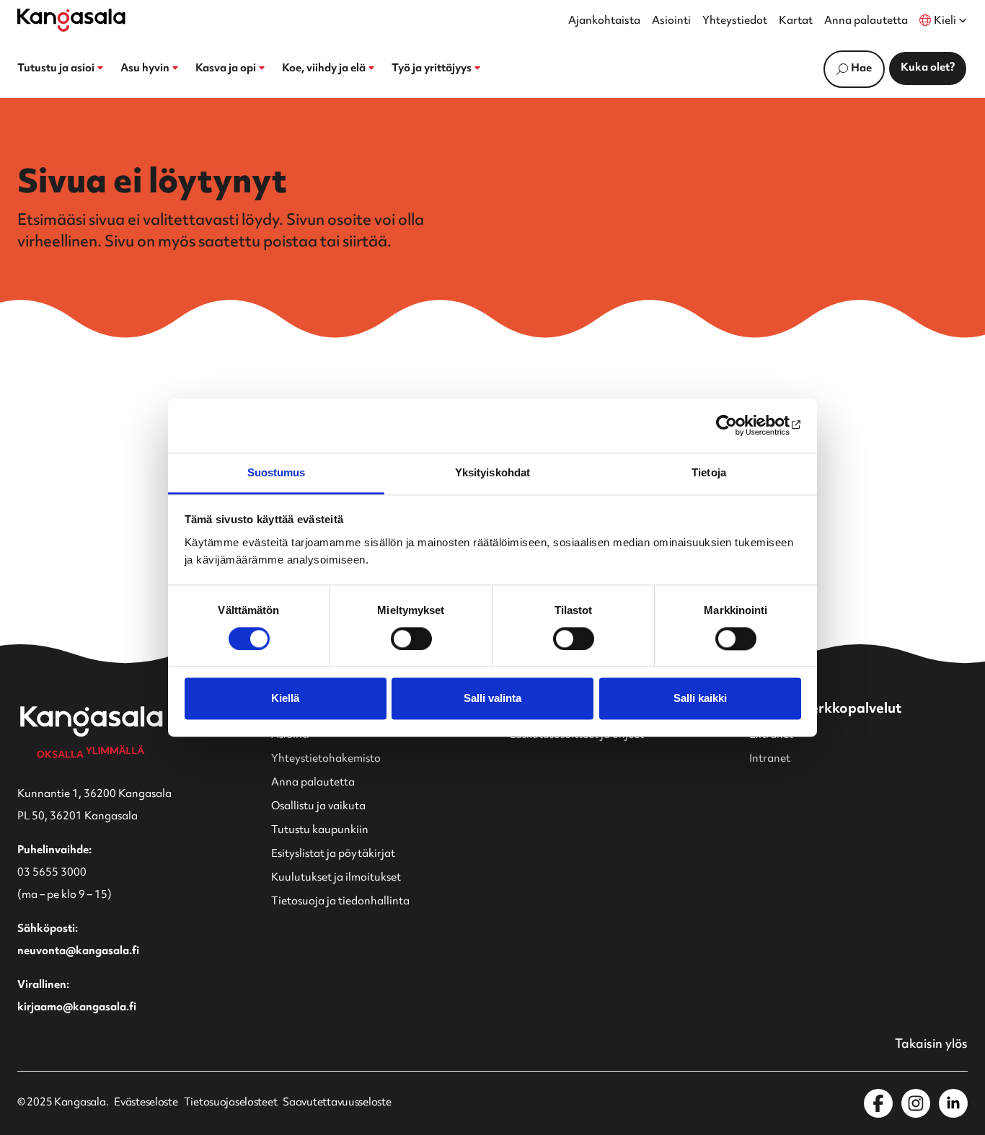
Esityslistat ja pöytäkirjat (333, 854)
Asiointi (671, 22)
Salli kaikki (700, 699)
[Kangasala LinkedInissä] (953, 1103)
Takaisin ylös (931, 1045)
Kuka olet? (928, 68)
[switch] (411, 638)
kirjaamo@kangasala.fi (76, 1008)
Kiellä (285, 699)
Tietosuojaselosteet (231, 1103)
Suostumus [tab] (276, 472)
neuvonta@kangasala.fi (78, 951)
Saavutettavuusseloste (337, 1103)
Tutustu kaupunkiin (319, 830)
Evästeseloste (145, 1103)
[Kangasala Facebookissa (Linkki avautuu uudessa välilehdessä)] (878, 1103)
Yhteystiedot (734, 22)
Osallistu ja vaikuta (318, 807)
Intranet (769, 759)
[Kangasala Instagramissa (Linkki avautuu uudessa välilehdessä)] (915, 1103)
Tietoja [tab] (709, 472)
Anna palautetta (866, 22)
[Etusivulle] (71, 20)
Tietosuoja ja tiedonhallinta (340, 902)
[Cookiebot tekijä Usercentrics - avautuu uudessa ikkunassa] (738, 425)
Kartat (796, 22)
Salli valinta (492, 699)
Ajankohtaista (604, 22)
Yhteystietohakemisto (326, 759)
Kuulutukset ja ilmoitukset (336, 878)
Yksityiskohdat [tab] (492, 472)
